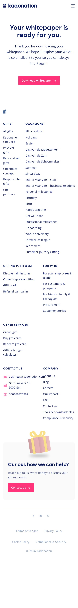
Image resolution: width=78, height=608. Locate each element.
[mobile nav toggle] (71, 5)
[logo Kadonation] (20, 6)
